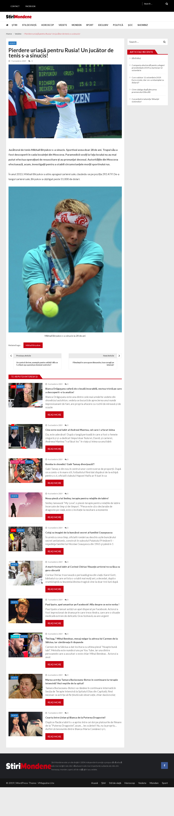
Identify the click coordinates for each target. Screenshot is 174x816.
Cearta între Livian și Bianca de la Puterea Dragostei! (75, 717)
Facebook (30, 6)
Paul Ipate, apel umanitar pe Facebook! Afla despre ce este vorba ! (82, 604)
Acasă (94, 782)
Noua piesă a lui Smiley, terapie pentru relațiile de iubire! (77, 498)
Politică (118, 25)
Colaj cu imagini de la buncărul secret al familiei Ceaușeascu (78, 532)
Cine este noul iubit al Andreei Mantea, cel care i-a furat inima (80, 429)
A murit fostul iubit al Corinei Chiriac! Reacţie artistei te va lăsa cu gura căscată (82, 568)
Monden (76, 25)
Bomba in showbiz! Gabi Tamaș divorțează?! (69, 464)
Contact (15, 6)
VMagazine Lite (46, 782)
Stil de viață (29, 25)
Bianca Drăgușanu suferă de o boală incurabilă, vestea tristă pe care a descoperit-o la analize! (83, 390)
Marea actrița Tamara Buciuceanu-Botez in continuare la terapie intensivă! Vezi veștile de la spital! (81, 681)
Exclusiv (103, 25)
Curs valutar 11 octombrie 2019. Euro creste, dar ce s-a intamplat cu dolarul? (148, 80)
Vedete (63, 25)
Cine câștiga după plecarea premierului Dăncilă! (144, 90)
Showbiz (142, 25)
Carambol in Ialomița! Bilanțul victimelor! (145, 100)
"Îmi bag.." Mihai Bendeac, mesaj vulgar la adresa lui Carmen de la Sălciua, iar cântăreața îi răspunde (81, 640)
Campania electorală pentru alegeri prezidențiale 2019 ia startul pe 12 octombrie (148, 68)
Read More (54, 414)
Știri (14, 25)
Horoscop (47, 25)
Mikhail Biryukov (33, 345)
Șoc (130, 25)
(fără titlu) (136, 58)
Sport (89, 25)
